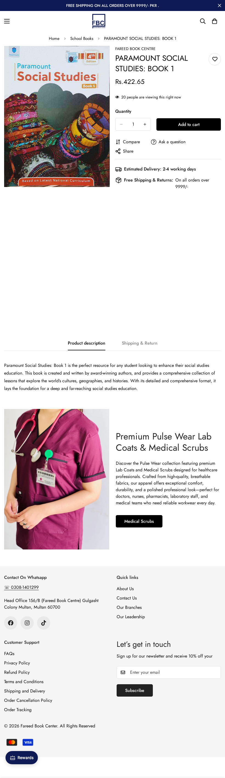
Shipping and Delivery (24, 691)
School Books (81, 38)
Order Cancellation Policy (28, 700)
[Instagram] (27, 622)
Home (54, 38)
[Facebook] (10, 622)
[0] (214, 21)
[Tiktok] (43, 622)
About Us (125, 588)
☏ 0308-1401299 (21, 587)
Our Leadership (131, 617)
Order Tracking (18, 709)
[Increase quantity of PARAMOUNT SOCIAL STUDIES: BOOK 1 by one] (145, 124)
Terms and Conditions (23, 681)
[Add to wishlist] (215, 59)
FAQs (9, 653)
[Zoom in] (101, 57)
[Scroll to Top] (214, 748)
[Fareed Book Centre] (99, 21)
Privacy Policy (17, 663)
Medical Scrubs (139, 521)
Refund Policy (17, 672)
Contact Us (127, 598)
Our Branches (129, 607)
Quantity (123, 111)
